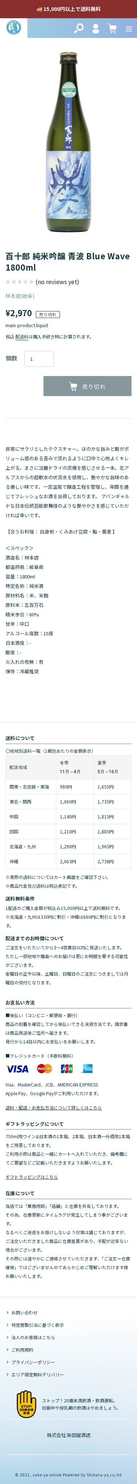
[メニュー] (129, 28)
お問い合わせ (24, 1312)
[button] (42, 282)
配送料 (21, 336)
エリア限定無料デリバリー (37, 1374)
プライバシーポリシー (33, 1362)
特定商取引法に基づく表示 (37, 1325)
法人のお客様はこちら (33, 1337)
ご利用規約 (22, 1350)
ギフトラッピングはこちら (31, 1177)
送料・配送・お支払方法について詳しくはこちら (53, 1107)
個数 (11, 357)
